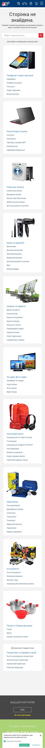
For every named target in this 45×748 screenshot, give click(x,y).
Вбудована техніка (14, 194)
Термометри (11, 528)
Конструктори (12, 314)
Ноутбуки (10, 135)
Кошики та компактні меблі (17, 637)
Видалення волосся (14, 258)
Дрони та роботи (13, 310)
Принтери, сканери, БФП (16, 142)
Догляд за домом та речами (18, 206)
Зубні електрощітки (14, 254)
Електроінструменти (15, 576)
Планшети (11, 87)
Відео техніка (12, 392)
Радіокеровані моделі (15, 329)
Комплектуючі (12, 146)
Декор (9, 633)
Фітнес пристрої (13, 94)
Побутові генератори (15, 667)
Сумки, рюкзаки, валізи (16, 456)
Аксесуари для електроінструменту (20, 584)
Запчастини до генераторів (17, 660)
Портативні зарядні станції (17, 460)
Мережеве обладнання (16, 150)
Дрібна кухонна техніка (16, 202)
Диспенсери (11, 246)
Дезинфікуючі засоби (15, 509)
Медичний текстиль (14, 524)
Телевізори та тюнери (15, 381)
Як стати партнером (23, 715)
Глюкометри (11, 517)
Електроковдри (13, 269)
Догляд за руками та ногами (18, 261)
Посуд (9, 629)
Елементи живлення (15, 452)
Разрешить (24, 745)
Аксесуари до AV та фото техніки (19, 437)
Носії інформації (13, 449)
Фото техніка (12, 388)
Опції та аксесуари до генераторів (20, 656)
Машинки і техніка (14, 325)
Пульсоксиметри (13, 505)
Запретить (36, 745)
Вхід (22, 710)
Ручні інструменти (14, 572)
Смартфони (11, 79)
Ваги (8, 265)
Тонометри (11, 520)
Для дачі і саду (12, 580)
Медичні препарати (14, 532)
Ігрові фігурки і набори (15, 340)
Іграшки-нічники (13, 332)
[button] (31, 5)
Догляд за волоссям (15, 250)
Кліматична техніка (14, 191)
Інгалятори (11, 513)
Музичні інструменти (15, 317)
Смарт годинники (13, 90)
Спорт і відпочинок (14, 336)
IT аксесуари (12, 441)
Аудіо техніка (12, 384)
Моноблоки (11, 139)
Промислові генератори (16, 664)
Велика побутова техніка (16, 198)
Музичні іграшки (13, 321)
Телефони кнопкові (14, 83)
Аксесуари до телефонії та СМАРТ (20, 445)
